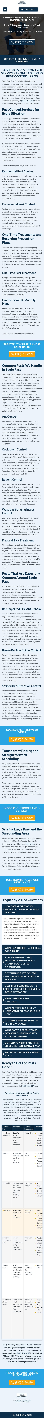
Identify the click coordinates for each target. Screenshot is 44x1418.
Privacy (20, 1401)
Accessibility (26, 1401)
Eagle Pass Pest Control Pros (24, 1400)
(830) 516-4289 (27, 101)
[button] (5, 9)
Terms (16, 1401)
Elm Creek (30, 844)
